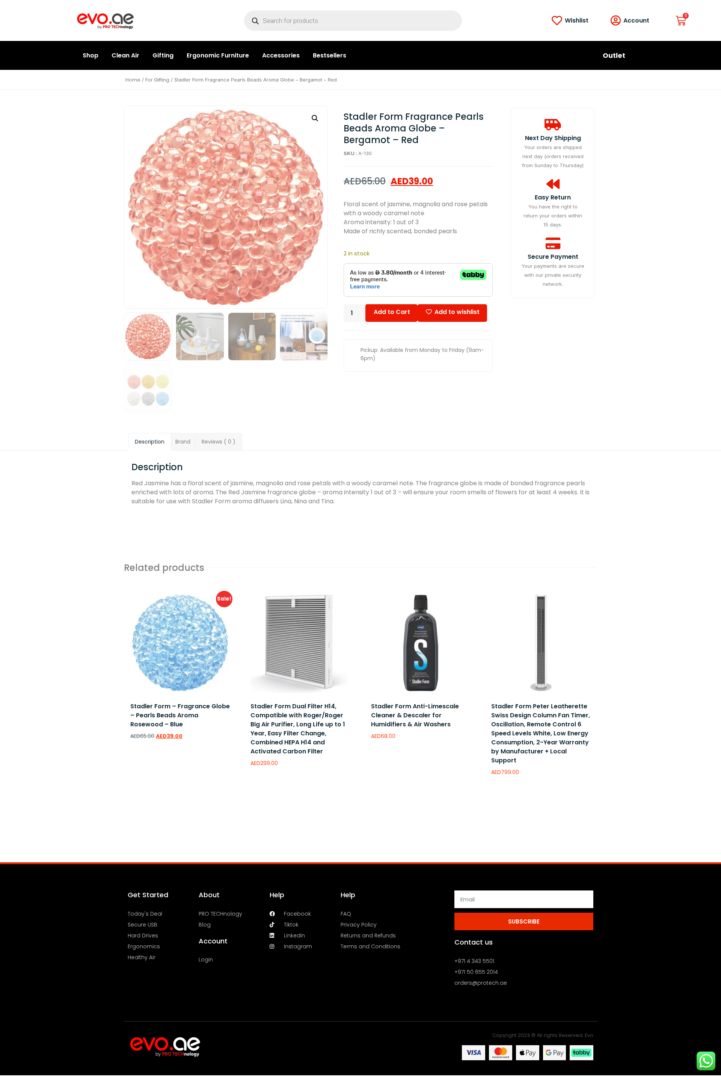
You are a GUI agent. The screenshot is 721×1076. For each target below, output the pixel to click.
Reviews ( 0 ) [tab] (218, 441)
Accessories (281, 55)
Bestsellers (329, 55)
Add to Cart (392, 312)
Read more (270, 782)
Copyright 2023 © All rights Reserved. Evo (542, 1035)
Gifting (162, 55)
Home (132, 79)
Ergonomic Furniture (218, 55)
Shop (90, 55)
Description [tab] (149, 441)
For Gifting (157, 79)
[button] (315, 118)
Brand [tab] (182, 441)
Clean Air (125, 55)
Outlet (614, 55)
